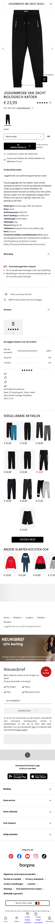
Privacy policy (21, 729)
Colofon (31, 884)
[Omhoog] (27, 755)
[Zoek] (50, 4)
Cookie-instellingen (13, 884)
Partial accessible (12, 879)
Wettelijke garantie (13, 894)
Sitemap (8, 889)
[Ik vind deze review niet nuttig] (5, 382)
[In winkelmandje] (44, 79)
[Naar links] (3, 48)
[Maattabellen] (48, 136)
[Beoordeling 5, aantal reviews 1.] (42, 102)
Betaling (7, 788)
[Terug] (4, 4)
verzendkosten (23, 108)
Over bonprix (9, 823)
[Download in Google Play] (17, 776)
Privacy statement (35, 879)
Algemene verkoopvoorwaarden (20, 874)
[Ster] (22, 370)
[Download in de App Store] (39, 776)
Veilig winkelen (10, 834)
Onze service (9, 800)
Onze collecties (10, 811)
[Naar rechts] (52, 48)
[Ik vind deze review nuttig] (5, 377)
